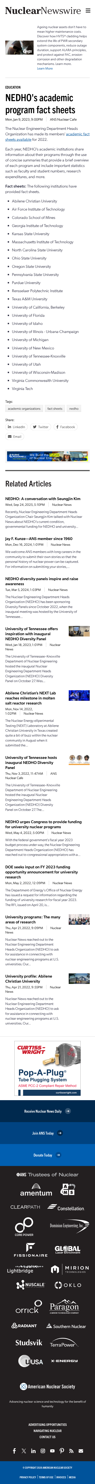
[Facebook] (14, 1451)
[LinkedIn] (33, 1451)
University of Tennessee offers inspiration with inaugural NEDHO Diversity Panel (31, 633)
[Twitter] (24, 1451)
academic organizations (24, 408)
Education (13, 87)
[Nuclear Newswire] (71, 1451)
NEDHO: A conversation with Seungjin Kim (42, 498)
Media (72, 1477)
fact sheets (55, 408)
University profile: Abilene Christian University (28, 978)
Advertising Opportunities (47, 1424)
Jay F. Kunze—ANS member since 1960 (38, 538)
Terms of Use (46, 1477)
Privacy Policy (28, 1477)
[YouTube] (52, 1451)
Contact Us (47, 1437)
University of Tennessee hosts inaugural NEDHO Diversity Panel (31, 762)
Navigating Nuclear (48, 1431)
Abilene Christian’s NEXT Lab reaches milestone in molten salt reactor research (30, 697)
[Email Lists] (81, 1451)
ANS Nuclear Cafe (63, 119)
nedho (73, 408)
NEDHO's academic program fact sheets (40, 103)
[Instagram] (43, 1451)
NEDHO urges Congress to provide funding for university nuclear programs (43, 824)
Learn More (45, 68)
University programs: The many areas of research (32, 919)
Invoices (61, 1477)
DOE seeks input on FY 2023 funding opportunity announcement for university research (41, 871)
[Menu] (87, 10)
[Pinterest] (62, 1451)
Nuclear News (62, 504)
